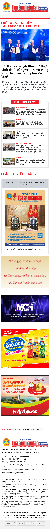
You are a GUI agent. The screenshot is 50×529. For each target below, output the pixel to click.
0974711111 (13, 506)
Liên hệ (41, 523)
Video (20, 523)
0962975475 (32, 470)
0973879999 (22, 470)
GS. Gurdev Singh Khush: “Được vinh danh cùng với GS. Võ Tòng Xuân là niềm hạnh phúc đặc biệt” (24, 71)
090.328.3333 (17, 487)
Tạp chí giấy (30, 523)
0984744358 (12, 470)
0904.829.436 (15, 481)
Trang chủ (10, 523)
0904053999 (36, 499)
